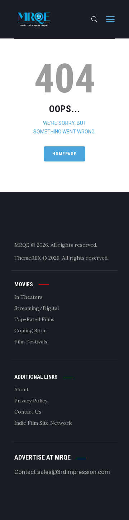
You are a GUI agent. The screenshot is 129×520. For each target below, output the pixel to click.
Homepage (64, 153)
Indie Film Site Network (43, 423)
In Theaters (28, 297)
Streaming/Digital (36, 308)
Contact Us (28, 412)
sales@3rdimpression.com (73, 471)
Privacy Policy (30, 400)
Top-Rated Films (34, 319)
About (21, 389)
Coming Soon (30, 330)
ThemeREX (27, 258)
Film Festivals (30, 341)
